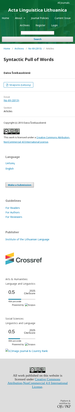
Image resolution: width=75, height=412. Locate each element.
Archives (25, 25)
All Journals (64, 2)
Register (40, 25)
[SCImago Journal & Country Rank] (26, 351)
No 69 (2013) (35, 48)
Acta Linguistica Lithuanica (37, 10)
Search (38, 39)
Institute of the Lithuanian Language (27, 239)
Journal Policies (40, 18)
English (9, 168)
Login (54, 25)
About (19, 18)
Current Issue (63, 18)
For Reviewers (13, 217)
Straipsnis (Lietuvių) (20, 84)
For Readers (12, 208)
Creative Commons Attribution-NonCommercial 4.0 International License (37, 383)
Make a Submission (19, 185)
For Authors (12, 212)
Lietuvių (10, 163)
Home (5, 18)
